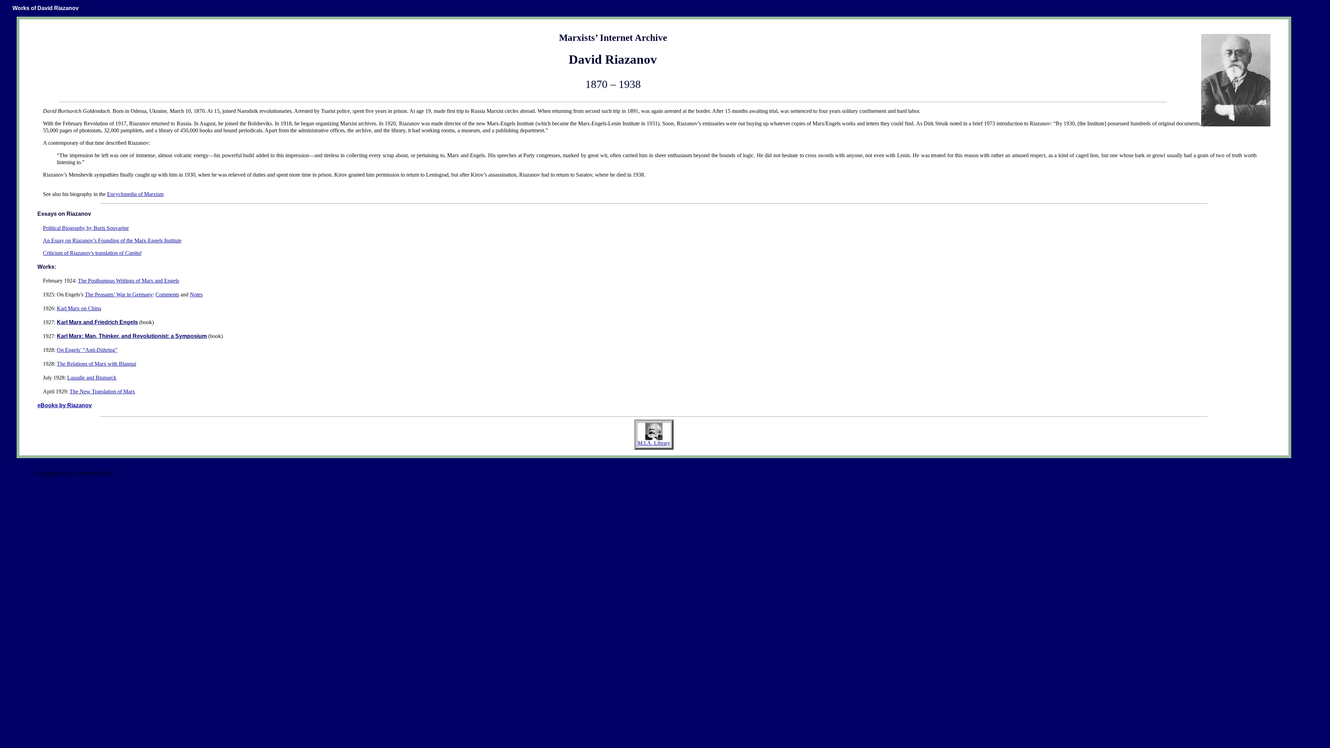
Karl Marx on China (79, 308)
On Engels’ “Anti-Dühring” (87, 350)
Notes (196, 294)
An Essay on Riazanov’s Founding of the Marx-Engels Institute (112, 240)
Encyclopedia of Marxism (135, 194)
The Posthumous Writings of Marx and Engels (128, 281)
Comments (167, 294)
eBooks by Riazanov (64, 405)
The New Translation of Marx (102, 391)
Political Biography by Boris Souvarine (86, 228)
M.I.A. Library (654, 443)
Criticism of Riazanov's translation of (92, 253)
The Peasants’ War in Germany (119, 294)
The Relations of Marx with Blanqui (96, 364)
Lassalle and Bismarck (91, 378)
